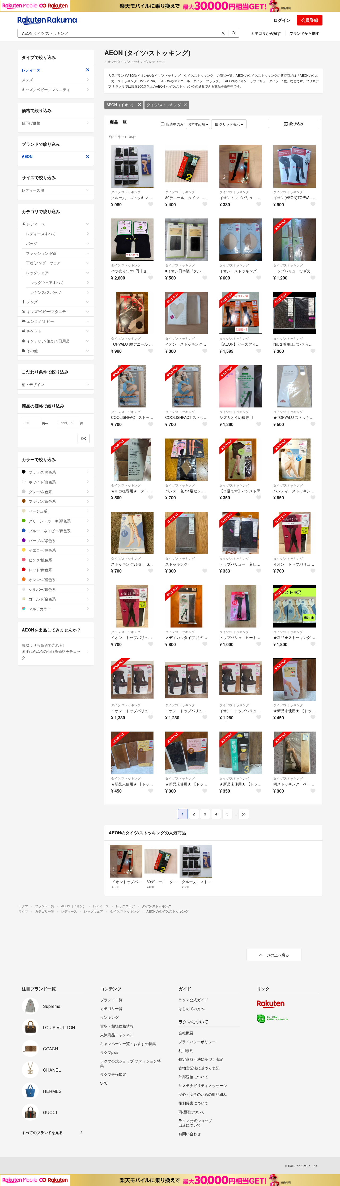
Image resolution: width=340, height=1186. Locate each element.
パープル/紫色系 (42, 540)
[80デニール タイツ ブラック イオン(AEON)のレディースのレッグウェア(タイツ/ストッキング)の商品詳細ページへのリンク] (186, 166)
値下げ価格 (31, 123)
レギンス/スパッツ (45, 292)
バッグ (31, 243)
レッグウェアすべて (47, 282)
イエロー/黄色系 (42, 550)
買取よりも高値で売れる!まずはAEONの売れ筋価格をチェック (51, 651)
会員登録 (309, 20)
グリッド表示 (229, 124)
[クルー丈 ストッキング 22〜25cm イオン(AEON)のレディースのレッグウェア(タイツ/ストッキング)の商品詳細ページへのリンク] (132, 166)
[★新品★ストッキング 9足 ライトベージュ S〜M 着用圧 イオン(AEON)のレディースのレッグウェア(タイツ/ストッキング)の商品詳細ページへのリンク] (294, 606)
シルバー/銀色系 (42, 589)
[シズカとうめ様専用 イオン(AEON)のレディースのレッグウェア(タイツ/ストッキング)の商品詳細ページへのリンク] (240, 386)
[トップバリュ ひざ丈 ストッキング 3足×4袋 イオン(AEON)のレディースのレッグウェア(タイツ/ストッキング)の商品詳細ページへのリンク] (294, 239)
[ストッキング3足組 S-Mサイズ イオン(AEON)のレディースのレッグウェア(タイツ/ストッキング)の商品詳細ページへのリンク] (132, 533)
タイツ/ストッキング (164, 104)
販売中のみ (175, 124)
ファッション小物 (41, 253)
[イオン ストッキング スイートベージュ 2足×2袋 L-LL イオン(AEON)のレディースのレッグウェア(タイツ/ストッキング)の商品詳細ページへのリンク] (240, 239)
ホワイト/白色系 (42, 481)
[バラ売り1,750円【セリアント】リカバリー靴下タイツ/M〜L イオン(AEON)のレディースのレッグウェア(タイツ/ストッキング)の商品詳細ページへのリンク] (132, 239)
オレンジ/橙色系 (42, 579)
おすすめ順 (197, 124)
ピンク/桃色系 (40, 559)
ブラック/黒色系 (42, 472)
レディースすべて (41, 233)
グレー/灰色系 (40, 491)
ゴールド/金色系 (42, 598)
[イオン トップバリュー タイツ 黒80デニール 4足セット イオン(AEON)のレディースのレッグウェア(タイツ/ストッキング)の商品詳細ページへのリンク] (186, 679)
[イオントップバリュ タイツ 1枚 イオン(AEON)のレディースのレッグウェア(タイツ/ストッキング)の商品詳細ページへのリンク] (240, 166)
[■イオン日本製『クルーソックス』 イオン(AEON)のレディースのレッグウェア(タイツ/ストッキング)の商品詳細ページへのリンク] (186, 239)
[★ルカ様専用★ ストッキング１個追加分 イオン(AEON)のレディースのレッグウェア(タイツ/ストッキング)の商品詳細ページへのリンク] (132, 460)
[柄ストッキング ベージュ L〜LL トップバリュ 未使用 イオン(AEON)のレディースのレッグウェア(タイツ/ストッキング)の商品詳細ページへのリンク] (294, 753)
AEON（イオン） (121, 104)
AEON (27, 156)
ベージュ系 (37, 511)
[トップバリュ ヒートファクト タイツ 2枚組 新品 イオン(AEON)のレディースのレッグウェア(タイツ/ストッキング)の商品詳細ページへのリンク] (240, 606)
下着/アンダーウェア (43, 262)
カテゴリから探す (266, 33)
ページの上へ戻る (274, 954)
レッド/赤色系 (40, 569)
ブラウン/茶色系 (42, 501)
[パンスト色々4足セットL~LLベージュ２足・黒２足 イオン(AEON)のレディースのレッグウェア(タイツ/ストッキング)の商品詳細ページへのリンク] (186, 460)
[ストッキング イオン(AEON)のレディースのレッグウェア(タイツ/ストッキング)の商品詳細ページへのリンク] (186, 533)
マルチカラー (39, 608)
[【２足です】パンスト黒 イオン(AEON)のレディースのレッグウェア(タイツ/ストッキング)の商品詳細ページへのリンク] (240, 460)
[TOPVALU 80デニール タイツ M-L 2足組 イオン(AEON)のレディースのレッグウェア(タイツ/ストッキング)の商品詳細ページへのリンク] (132, 313)
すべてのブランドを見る (42, 1132)
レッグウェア (37, 272)
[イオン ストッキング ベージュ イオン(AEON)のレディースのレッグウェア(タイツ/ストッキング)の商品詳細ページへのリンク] (186, 313)
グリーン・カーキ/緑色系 (49, 520)
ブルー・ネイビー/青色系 (49, 530)
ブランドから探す (304, 33)
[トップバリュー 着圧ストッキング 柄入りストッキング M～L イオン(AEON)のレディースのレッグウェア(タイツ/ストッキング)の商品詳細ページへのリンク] (240, 533)
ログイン (282, 20)
